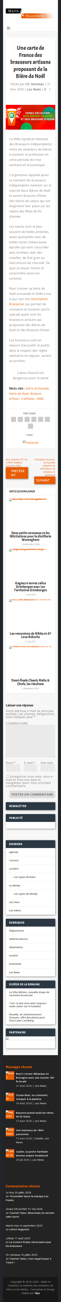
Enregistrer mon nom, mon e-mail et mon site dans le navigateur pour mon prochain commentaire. (29, 781)
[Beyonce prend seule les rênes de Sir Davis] (10, 1114)
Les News (34, 89)
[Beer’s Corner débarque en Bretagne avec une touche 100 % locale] (10, 1075)
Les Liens (14, 902)
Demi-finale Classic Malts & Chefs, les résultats (30, 682)
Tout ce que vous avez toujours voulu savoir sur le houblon (27, 1005)
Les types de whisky (25, 893)
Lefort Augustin (19, 1229)
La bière (13, 868)
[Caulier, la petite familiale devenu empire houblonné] (10, 1153)
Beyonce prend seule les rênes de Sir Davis (35, 1114)
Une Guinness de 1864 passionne (29, 1132)
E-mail (29, 763)
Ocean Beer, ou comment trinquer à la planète (32, 1097)
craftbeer (28, 399)
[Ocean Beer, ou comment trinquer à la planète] (10, 1097)
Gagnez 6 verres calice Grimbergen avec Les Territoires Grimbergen (30, 586)
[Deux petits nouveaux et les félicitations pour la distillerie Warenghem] (30, 513)
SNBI (40, 399)
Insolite (13, 955)
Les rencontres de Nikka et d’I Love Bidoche (30, 635)
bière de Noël (19, 394)
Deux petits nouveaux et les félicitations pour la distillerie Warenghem (30, 536)
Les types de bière (24, 877)
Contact (14, 860)
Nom (10, 763)
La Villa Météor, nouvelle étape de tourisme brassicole (29, 994)
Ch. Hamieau (35, 84)
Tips (37, 1293)
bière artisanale (37, 388)
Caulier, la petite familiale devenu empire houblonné (32, 1153)
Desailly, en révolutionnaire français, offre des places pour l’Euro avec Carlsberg (27, 1017)
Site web (46, 763)
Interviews (15, 963)
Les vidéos (15, 910)
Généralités (16, 947)
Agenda (13, 852)
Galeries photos (18, 938)
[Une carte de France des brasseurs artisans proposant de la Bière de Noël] (30, 117)
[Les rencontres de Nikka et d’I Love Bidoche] (30, 614)
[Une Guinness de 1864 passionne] (10, 1132)
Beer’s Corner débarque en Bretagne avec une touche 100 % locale (35, 1077)
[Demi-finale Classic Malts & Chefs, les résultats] (30, 661)
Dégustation (16, 930)
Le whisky (14, 885)
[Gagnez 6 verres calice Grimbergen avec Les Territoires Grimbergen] (30, 563)
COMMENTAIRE (17, 723)
